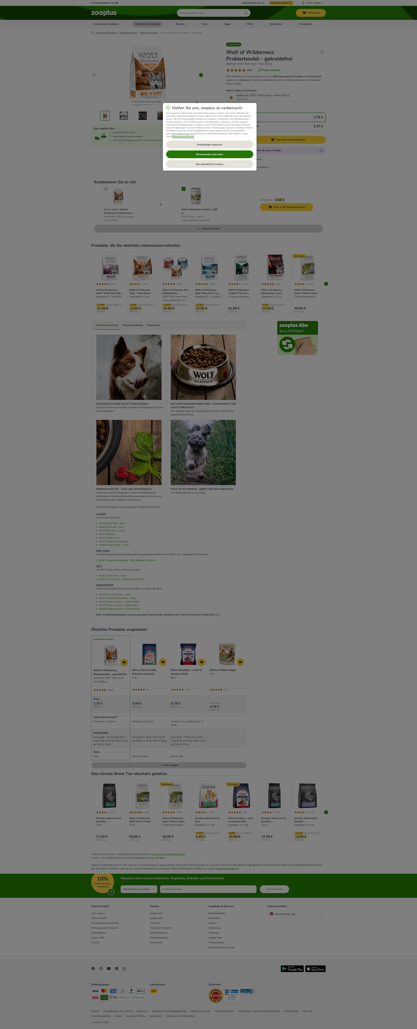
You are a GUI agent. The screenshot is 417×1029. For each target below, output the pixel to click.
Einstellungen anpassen (209, 144)
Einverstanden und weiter (209, 154)
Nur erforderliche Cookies (209, 164)
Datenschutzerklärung (183, 136)
